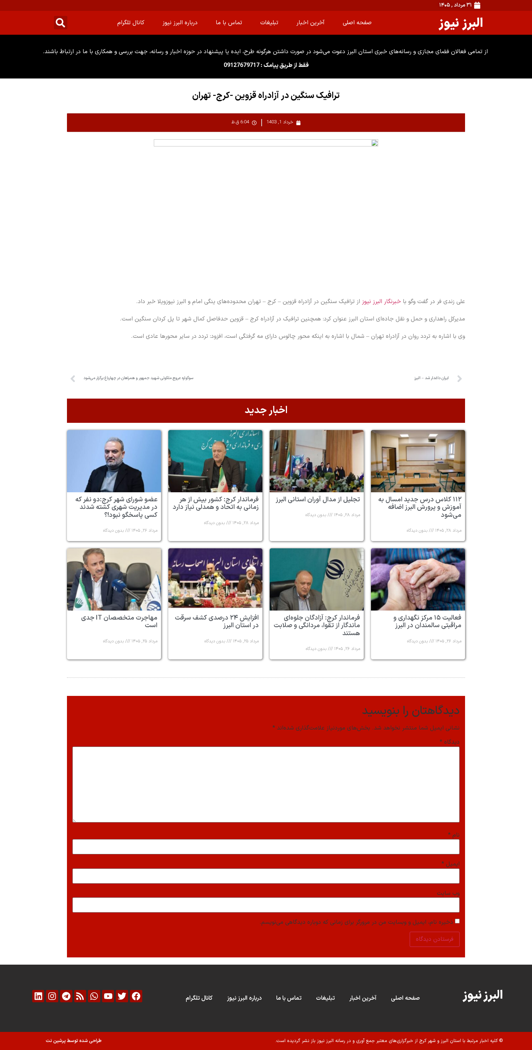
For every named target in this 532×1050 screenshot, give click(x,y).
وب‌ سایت (448, 893)
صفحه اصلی (357, 22)
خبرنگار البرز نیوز (381, 301)
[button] (60, 22)
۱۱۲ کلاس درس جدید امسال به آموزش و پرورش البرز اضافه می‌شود (419, 507)
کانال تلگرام (130, 22)
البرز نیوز (461, 23)
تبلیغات (269, 22)
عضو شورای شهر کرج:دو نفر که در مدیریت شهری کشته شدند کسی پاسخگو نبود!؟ (116, 507)
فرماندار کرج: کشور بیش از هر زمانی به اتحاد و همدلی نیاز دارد (216, 504)
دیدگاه (450, 742)
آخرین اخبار (310, 22)
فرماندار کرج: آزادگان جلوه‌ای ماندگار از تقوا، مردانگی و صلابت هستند (317, 625)
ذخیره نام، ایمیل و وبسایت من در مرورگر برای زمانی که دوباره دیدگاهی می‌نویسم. (356, 922)
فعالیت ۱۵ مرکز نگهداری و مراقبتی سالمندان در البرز (427, 622)
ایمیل (451, 864)
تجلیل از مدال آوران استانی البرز (318, 500)
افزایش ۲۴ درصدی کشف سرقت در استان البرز (217, 622)
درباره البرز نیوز (180, 22)
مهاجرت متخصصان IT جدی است (119, 622)
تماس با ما (229, 22)
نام (454, 835)
